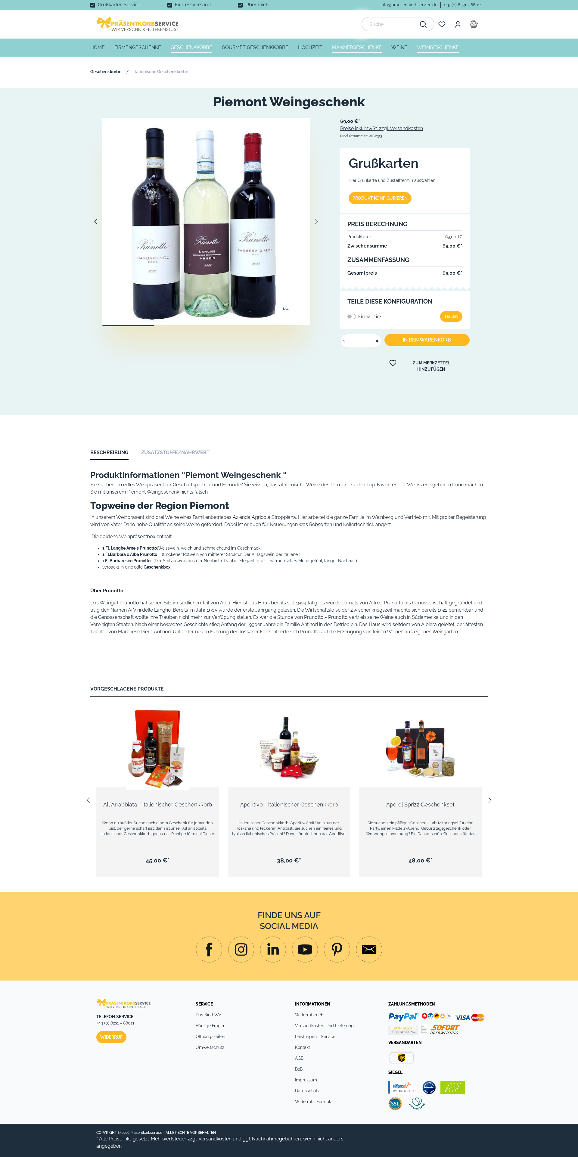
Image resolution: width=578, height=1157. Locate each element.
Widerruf (111, 1037)
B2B (299, 1069)
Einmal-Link (369, 316)
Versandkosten (215, 1139)
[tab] (109, 452)
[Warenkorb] (474, 24)
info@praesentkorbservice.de (409, 4)
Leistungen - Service (315, 1036)
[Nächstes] (316, 221)
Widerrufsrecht (310, 1014)
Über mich (257, 5)
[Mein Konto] (457, 24)
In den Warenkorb (427, 340)
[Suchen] (423, 24)
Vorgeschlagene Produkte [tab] (127, 689)
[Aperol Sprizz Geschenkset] (420, 748)
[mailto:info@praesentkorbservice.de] (369, 949)
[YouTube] (305, 949)
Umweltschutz (210, 1047)
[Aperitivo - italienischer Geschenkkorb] (289, 748)
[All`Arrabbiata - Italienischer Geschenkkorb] (157, 748)
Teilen (451, 316)
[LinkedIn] (273, 949)
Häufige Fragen (210, 1025)
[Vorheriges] (95, 221)
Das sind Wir (208, 1014)
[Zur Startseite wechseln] (137, 24)
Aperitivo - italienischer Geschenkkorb (289, 804)
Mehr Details (160, 770)
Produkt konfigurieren (380, 198)
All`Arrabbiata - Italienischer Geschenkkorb (157, 804)
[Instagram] (209, 949)
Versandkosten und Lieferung (324, 1025)
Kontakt (302, 1047)
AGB (299, 1058)
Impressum (306, 1079)
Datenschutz (307, 1090)
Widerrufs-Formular (314, 1101)
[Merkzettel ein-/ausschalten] (210, 719)
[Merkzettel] (441, 24)
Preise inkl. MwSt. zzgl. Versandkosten (381, 128)
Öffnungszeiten (210, 1036)
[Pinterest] (337, 949)
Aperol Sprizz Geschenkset (420, 804)
